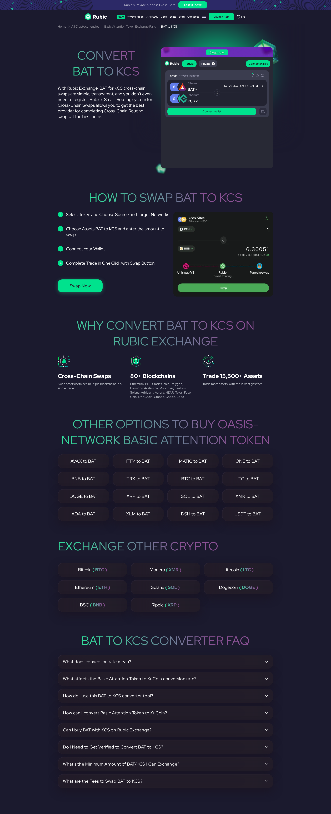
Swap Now (80, 286)
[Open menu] (204, 16)
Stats (173, 16)
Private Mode (131, 17)
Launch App (221, 16)
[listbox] (165, 5)
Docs (164, 16)
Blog (182, 16)
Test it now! (52, 5)
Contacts (193, 16)
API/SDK (152, 16)
